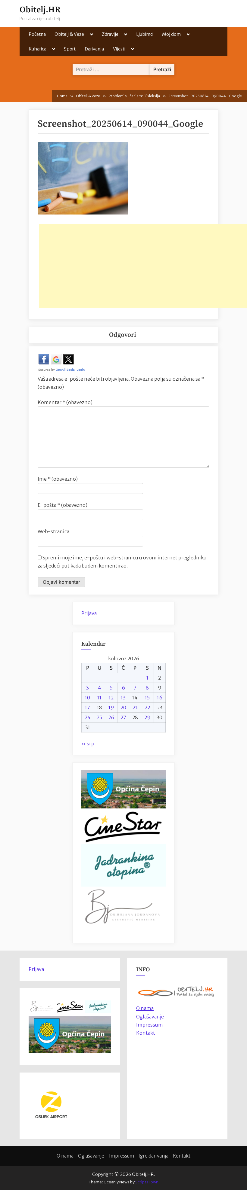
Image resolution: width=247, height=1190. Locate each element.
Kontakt (145, 1033)
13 (123, 698)
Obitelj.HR (40, 10)
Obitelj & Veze (69, 34)
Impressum (149, 1025)
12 (111, 698)
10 (87, 698)
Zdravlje (110, 34)
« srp (87, 744)
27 (123, 717)
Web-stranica (53, 531)
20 (123, 708)
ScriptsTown (146, 1182)
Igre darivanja (153, 1156)
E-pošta (62, 505)
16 (159, 698)
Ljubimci (144, 34)
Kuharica (37, 49)
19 (111, 708)
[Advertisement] (143, 266)
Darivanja (94, 49)
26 (111, 717)
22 (147, 708)
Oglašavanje (150, 1017)
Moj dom (171, 34)
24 (88, 717)
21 (135, 708)
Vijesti (119, 49)
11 (99, 698)
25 (99, 717)
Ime (58, 479)
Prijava (89, 613)
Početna (37, 34)
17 (87, 708)
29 (147, 717)
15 (147, 698)
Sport (70, 49)
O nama (65, 1156)
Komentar (65, 402)
